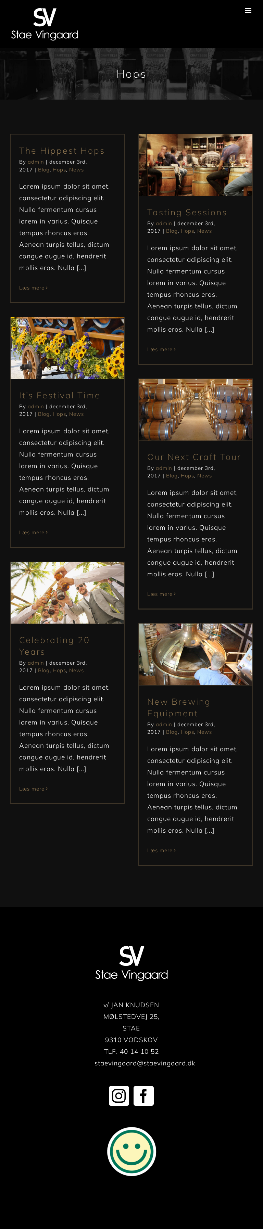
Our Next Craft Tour (183, 397)
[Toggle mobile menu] (249, 10)
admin (36, 161)
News (76, 169)
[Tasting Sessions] (195, 165)
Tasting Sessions (183, 152)
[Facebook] (144, 1096)
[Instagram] (119, 1096)
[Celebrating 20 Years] (67, 593)
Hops (59, 169)
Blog (44, 169)
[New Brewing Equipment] (195, 654)
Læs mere (32, 287)
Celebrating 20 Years (55, 580)
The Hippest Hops (62, 150)
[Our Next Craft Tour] (195, 409)
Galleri (207, 152)
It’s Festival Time (55, 335)
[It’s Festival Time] (67, 348)
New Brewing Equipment (183, 641)
